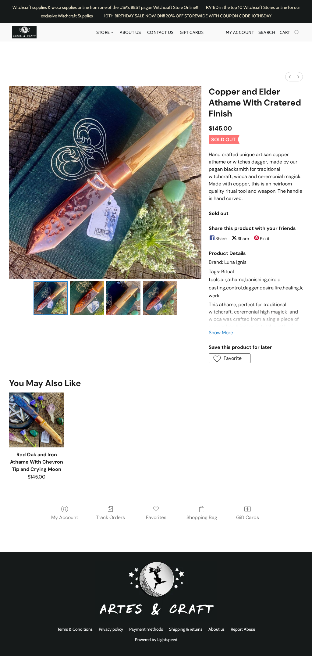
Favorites (156, 517)
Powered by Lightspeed (156, 639)
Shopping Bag (201, 517)
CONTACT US (160, 32)
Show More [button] (221, 332)
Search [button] (266, 32)
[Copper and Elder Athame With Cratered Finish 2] (123, 298)
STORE (103, 32)
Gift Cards (192, 32)
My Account (64, 517)
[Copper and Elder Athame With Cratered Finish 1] (87, 298)
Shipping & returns (185, 629)
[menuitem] (289, 76)
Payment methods (146, 629)
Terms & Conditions (75, 629)
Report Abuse (243, 629)
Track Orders (110, 517)
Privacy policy (111, 629)
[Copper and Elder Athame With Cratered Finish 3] (160, 298)
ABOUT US (130, 32)
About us (216, 629)
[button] (24, 32)
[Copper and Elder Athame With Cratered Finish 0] (51, 298)
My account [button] (240, 32)
